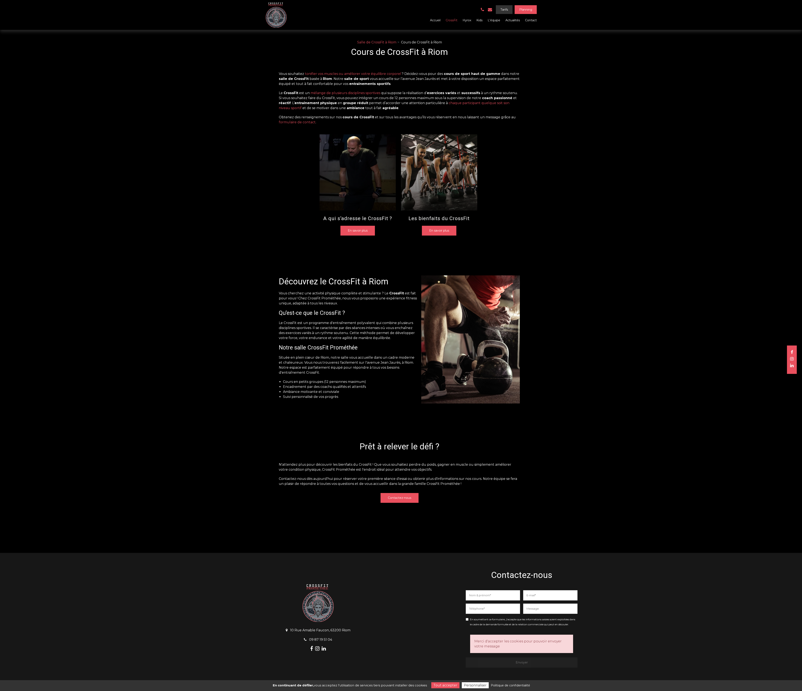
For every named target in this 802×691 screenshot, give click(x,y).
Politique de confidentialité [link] (510, 685)
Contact (531, 20)
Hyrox (467, 20)
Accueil (435, 20)
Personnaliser (475, 685)
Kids (479, 20)
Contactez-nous (399, 498)
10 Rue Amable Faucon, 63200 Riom (319, 630)
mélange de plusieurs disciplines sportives (345, 93)
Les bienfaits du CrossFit (439, 218)
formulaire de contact (297, 122)
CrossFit (451, 20)
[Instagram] (792, 358)
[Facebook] (792, 352)
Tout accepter (445, 685)
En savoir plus (358, 230)
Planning (525, 9)
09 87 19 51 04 (320, 640)
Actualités (512, 20)
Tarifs (504, 9)
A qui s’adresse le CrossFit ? (357, 218)
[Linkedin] (792, 365)
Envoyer (522, 662)
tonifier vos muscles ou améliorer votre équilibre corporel (353, 74)
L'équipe (494, 20)
